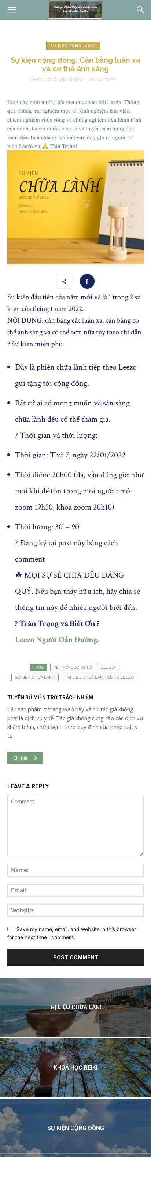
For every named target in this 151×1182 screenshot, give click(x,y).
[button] (11, 10)
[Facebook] (87, 281)
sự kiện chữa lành (35, 677)
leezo (108, 667)
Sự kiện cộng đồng (73, 45)
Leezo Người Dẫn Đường (56, 79)
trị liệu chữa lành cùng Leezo (99, 677)
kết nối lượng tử (73, 667)
